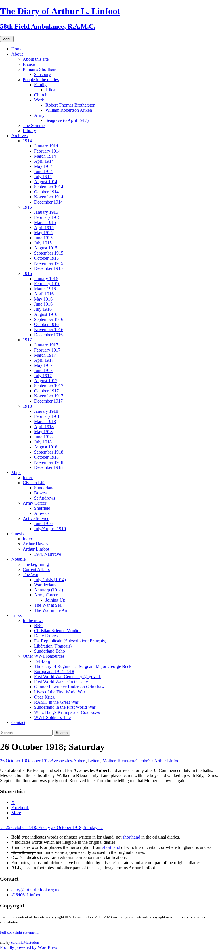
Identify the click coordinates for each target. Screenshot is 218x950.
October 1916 (46, 324)
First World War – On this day (61, 681)
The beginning (36, 564)
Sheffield (42, 508)
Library (29, 130)
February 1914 (47, 151)
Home (16, 48)
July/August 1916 (50, 528)
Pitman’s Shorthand (40, 69)
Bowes (40, 492)
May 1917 (43, 365)
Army (39, 115)
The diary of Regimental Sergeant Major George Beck (82, 666)
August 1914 (45, 181)
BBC (38, 625)
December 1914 (48, 202)
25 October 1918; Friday (25, 827)
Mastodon (31, 942)
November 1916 (48, 329)
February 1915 (47, 217)
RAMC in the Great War (56, 702)
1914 (27, 140)
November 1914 (48, 196)
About (17, 54)
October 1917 (46, 390)
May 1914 (43, 166)
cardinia (17, 942)
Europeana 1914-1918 (54, 671)
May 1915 (43, 232)
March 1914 (45, 156)
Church (40, 94)
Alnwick (42, 513)
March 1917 (45, 355)
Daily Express (46, 635)
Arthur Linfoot (36, 549)
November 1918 (48, 462)
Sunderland (44, 487)
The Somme (34, 125)
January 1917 (46, 344)
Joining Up (55, 600)
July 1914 (43, 176)
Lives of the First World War (59, 691)
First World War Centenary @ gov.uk (67, 676)
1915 (27, 207)
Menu (6, 39)
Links (16, 615)
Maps (16, 472)
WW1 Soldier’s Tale (52, 717)
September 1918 (48, 452)
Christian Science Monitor (57, 630)
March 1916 (45, 288)
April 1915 (44, 227)
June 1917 (43, 370)
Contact (18, 722)
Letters (94, 760)
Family (40, 84)
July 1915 (43, 242)
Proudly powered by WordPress (28, 947)
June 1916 (43, 304)
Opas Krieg (44, 697)
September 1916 (48, 319)
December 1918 (48, 467)
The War (30, 574)
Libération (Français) (53, 646)
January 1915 (46, 212)
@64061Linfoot (25, 894)
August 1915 (45, 248)
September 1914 (48, 186)
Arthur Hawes (35, 543)
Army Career (34, 503)
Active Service (36, 518)
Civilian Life (34, 482)
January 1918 (46, 411)
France (29, 64)
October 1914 (46, 191)
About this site (36, 59)
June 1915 (43, 237)
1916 (27, 273)
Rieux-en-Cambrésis (136, 760)
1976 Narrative (47, 554)
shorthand (131, 837)
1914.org (42, 661)
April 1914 (44, 161)
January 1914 (46, 145)
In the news (33, 620)
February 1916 (47, 283)
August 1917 (45, 380)
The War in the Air (51, 610)
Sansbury (42, 74)
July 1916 (43, 309)
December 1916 (48, 334)
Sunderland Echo (49, 651)
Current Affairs (36, 569)
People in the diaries (41, 79)
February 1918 (47, 416)
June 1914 (43, 171)
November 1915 (48, 263)
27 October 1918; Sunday (77, 827)
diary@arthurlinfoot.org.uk (35, 889)
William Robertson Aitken (68, 110)
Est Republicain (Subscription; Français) (70, 640)
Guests (17, 533)
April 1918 (44, 426)
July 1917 (43, 375)
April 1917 (44, 360)
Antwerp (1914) (48, 589)
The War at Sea (48, 605)
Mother (108, 760)
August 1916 (45, 314)
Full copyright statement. (19, 932)
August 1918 (45, 447)
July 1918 (43, 441)
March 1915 (45, 222)
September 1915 (48, 253)
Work (39, 100)
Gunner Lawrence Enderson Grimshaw (69, 686)
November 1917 (48, 395)
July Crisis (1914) (50, 579)
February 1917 (47, 350)
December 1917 (48, 401)
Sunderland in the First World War (64, 707)
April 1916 (44, 293)
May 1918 (43, 431)
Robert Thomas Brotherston (70, 105)
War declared (46, 584)
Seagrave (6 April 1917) (67, 120)
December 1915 (48, 268)
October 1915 (46, 258)
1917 (27, 339)
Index (28, 477)
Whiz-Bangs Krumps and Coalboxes (67, 712)
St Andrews (44, 498)
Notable (18, 559)
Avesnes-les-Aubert (68, 760)
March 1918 (45, 421)
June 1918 (43, 436)
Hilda (50, 89)
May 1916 (43, 299)
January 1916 (46, 278)
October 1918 (46, 457)
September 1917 (48, 385)
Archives (19, 135)
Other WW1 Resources (43, 656)
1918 (27, 406)
